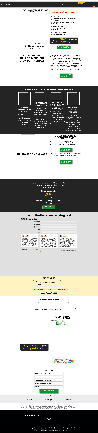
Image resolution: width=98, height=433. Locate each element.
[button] (49, 373)
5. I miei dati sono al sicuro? (41, 386)
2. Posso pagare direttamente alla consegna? (45, 376)
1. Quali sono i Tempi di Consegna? (43, 373)
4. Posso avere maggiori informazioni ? (44, 383)
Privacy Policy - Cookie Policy (49, 399)
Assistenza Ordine (68, 399)
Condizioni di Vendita (30, 399)
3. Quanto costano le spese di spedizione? (44, 380)
